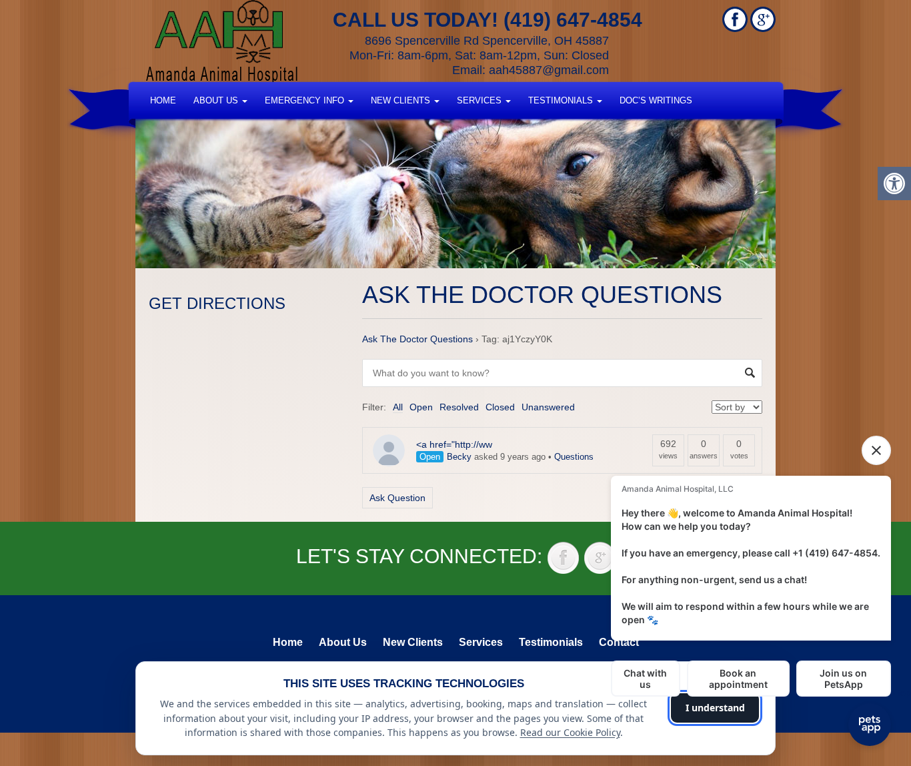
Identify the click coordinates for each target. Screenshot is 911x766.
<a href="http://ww (454, 444)
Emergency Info (306, 100)
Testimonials (562, 100)
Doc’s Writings (656, 100)
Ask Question (397, 497)
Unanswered (548, 407)
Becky (459, 457)
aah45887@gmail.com (549, 70)
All (398, 407)
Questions (574, 457)
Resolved (459, 407)
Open (421, 407)
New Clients (402, 100)
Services (480, 100)
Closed (500, 407)
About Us (217, 100)
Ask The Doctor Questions (417, 339)
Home (163, 100)
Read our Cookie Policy (570, 732)
